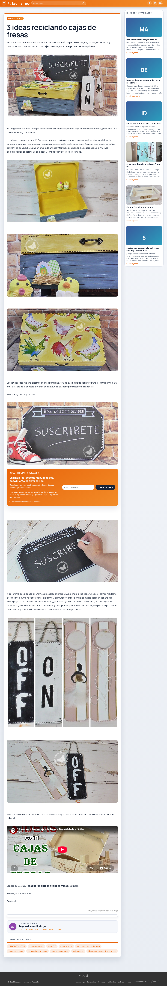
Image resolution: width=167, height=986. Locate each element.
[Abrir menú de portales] (4, 3)
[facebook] (149, 3)
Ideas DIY (52, 946)
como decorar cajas (60, 951)
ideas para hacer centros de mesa (102, 951)
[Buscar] (83, 3)
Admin (155, 982)
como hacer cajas (15, 951)
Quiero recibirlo (105, 487)
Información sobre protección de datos (26, 502)
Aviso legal (80, 982)
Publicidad (111, 982)
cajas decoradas (36, 946)
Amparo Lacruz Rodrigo (32, 925)
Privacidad (91, 982)
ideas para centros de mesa (88, 946)
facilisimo (20, 3)
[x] (155, 3)
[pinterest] (160, 3)
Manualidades (15, 18)
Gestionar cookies (141, 982)
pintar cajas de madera (37, 951)
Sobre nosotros (124, 982)
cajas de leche (66, 946)
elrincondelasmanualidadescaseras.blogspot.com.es (40, 929)
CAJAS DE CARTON (16, 946)
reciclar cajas (78, 951)
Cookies (101, 982)
